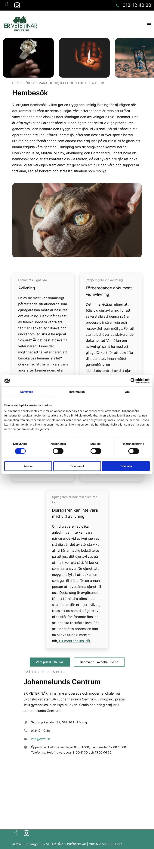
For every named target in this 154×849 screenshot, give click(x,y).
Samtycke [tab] (26, 391)
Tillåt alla (126, 466)
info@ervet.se (41, 739)
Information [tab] (77, 391)
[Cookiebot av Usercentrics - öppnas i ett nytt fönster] (133, 381)
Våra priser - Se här (50, 662)
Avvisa (28, 466)
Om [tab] (127, 391)
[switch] (58, 451)
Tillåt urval (77, 466)
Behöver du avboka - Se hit (99, 662)
